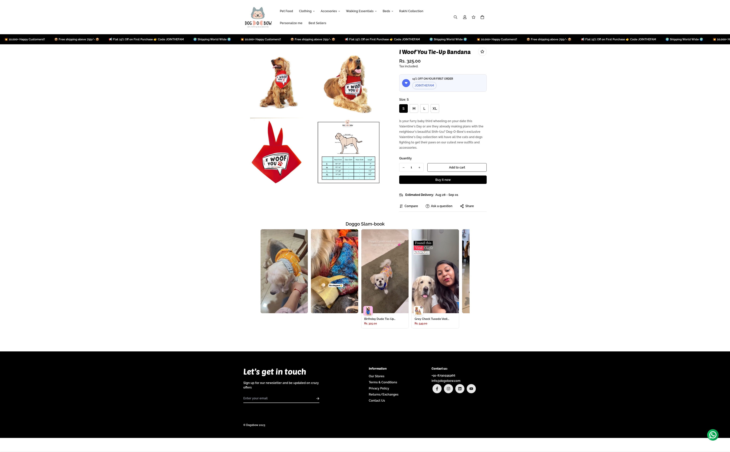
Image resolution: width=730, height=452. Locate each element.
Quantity (405, 158)
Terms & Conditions (383, 382)
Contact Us (377, 400)
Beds (386, 11)
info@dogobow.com (446, 381)
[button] (481, 17)
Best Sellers (317, 23)
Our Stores (376, 376)
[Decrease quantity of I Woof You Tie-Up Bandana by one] (403, 167)
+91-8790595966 (443, 375)
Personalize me (291, 23)
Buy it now (443, 180)
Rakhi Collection (411, 11)
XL (435, 108)
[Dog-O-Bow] (258, 17)
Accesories (329, 11)
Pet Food (286, 11)
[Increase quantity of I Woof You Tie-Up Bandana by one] (419, 167)
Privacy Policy (379, 388)
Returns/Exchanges (383, 394)
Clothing (305, 11)
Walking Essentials (360, 11)
